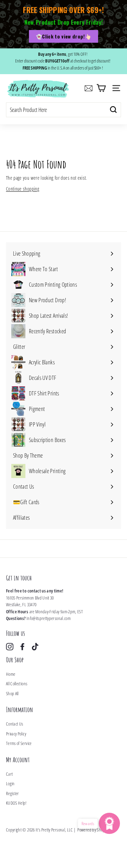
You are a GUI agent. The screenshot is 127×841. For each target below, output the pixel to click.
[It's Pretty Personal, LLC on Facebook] (22, 646)
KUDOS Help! (16, 803)
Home (10, 674)
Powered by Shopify (92, 830)
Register (12, 793)
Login (10, 783)
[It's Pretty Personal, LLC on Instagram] (9, 646)
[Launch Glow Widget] (109, 823)
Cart (9, 774)
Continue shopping (22, 188)
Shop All (12, 693)
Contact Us (14, 724)
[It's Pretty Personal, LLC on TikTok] (35, 646)
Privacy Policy (16, 733)
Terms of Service (19, 743)
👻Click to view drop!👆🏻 (63, 36)
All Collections (16, 683)
